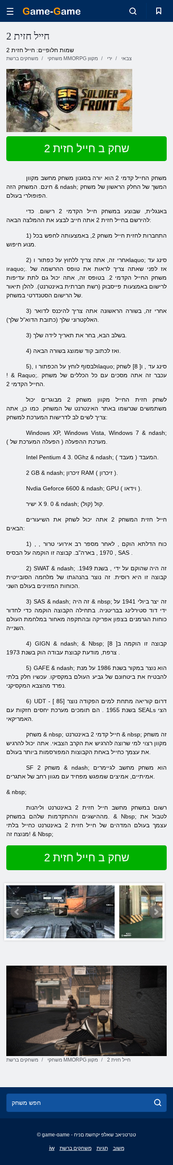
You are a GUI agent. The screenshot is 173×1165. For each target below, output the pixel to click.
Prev (17, 912)
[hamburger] (10, 11)
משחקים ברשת (76, 1148)
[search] (158, 1103)
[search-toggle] (133, 11)
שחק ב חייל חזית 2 (86, 148)
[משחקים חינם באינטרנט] (51, 11)
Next (156, 912)
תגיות (102, 1148)
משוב (118, 1148)
